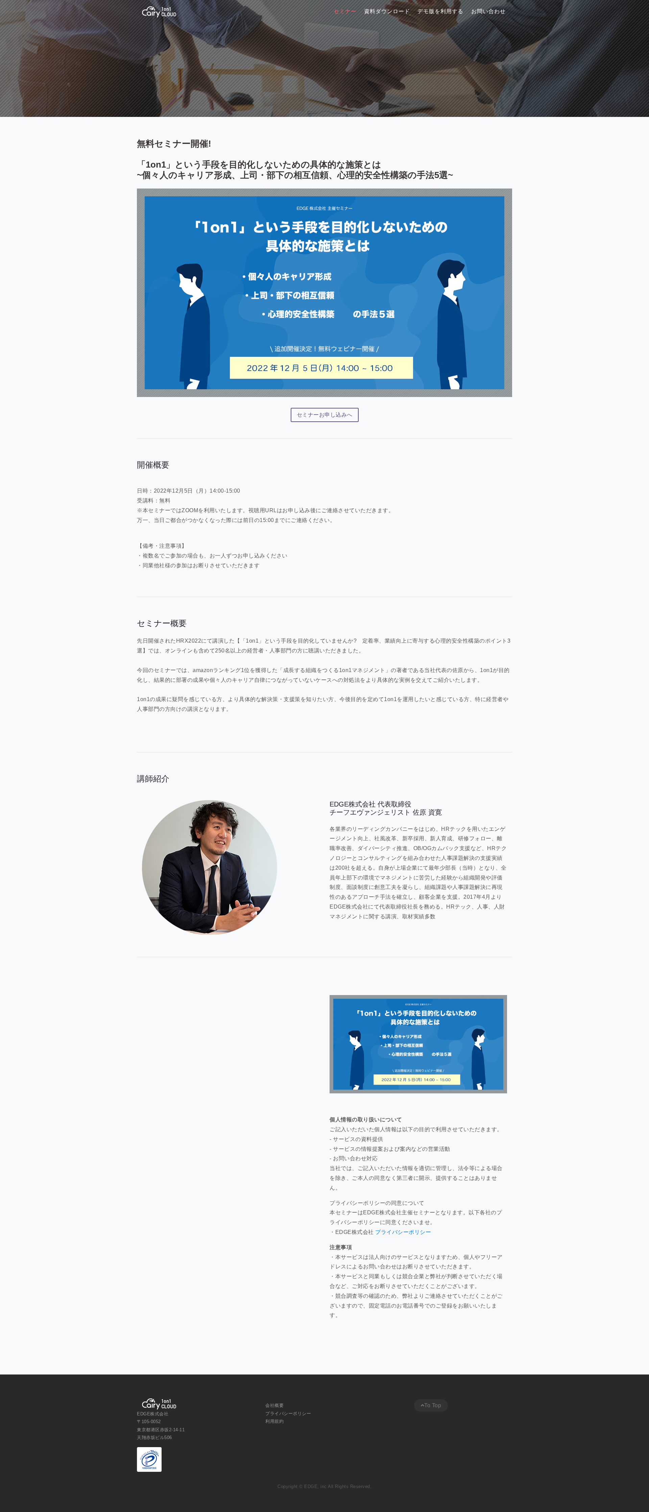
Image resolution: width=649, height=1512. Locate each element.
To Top (432, 1405)
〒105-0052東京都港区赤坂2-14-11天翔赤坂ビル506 (161, 1429)
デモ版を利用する (440, 12)
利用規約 (275, 1421)
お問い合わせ (488, 12)
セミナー (345, 12)
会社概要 (275, 1405)
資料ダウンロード (387, 12)
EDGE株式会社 (152, 1413)
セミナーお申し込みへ (325, 415)
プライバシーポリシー (403, 1232)
